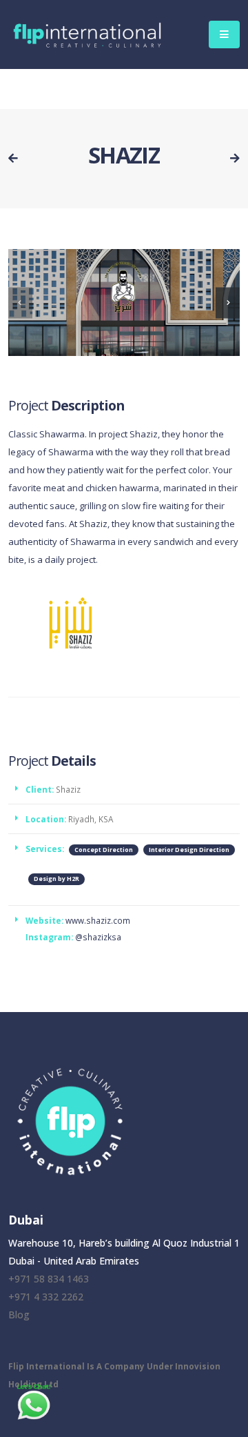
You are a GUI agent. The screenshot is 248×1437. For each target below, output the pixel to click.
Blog (19, 1314)
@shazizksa (98, 936)
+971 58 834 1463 (48, 1278)
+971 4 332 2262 (45, 1296)
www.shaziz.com (97, 920)
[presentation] (20, 302)
